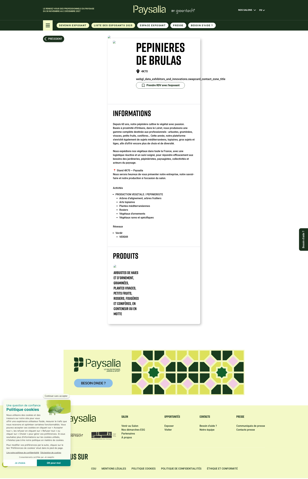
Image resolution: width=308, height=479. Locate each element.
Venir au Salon (129, 425)
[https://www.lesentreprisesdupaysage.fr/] (103, 436)
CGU (93, 468)
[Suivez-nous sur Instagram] (246, 457)
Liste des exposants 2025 (113, 25)
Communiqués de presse (250, 425)
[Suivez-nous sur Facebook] (201, 457)
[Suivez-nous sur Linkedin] (216, 457)
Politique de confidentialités (181, 468)
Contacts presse (245, 429)
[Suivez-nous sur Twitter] (231, 457)
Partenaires (128, 433)
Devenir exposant (72, 25)
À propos (126, 437)
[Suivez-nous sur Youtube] (262, 457)
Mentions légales (114, 468)
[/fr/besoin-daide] (154, 372)
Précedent (55, 38)
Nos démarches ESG (133, 429)
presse (178, 25)
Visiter (168, 429)
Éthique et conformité (222, 468)
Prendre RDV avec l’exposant (163, 85)
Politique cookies (144, 468)
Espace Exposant (153, 25)
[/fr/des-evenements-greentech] (75, 436)
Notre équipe (207, 429)
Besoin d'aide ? (202, 25)
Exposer (169, 425)
